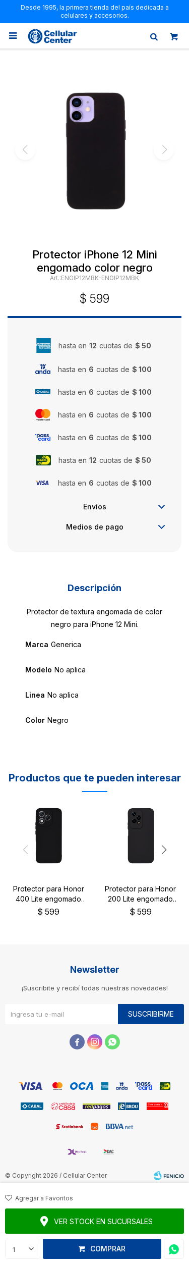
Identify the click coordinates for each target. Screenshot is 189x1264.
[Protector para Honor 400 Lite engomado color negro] (49, 836)
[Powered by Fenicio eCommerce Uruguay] (169, 1175)
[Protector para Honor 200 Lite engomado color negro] (141, 836)
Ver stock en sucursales (103, 1221)
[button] (154, 35)
